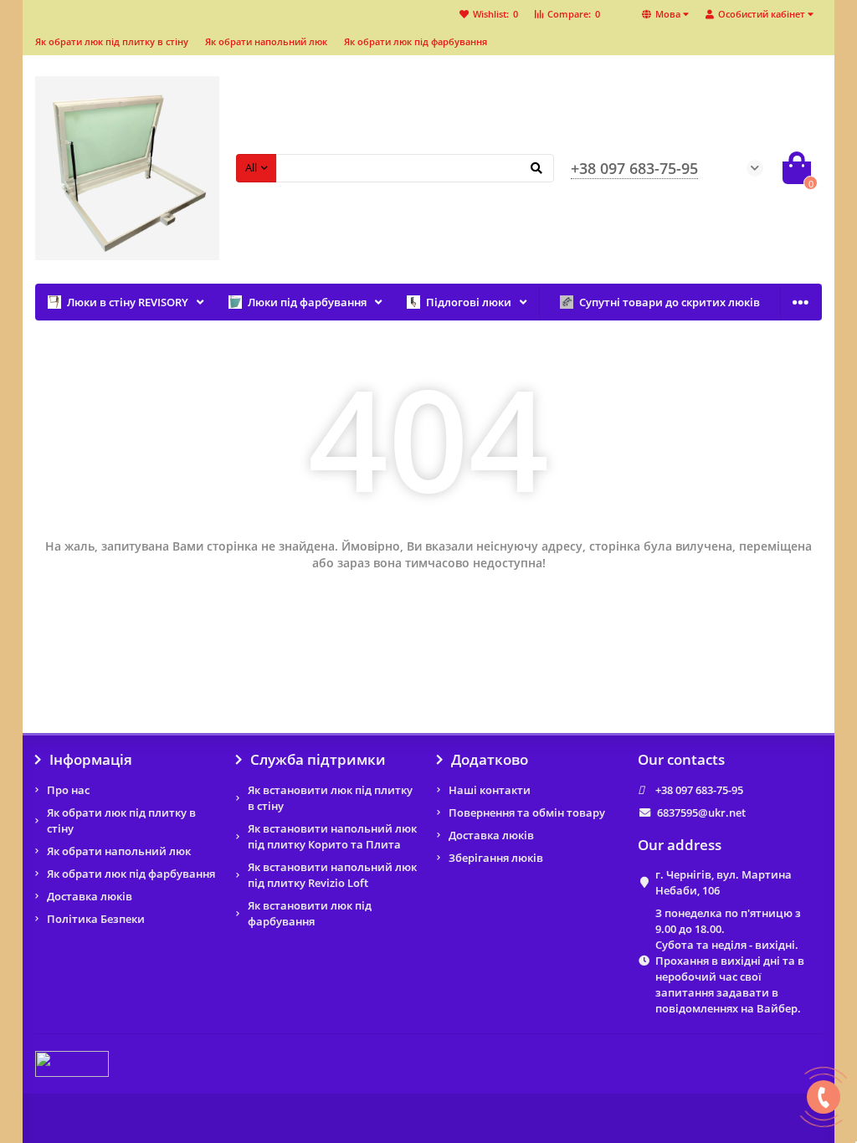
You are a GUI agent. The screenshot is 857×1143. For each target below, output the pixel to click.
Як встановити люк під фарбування (310, 913)
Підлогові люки (468, 302)
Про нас (68, 789)
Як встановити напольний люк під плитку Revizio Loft (332, 874)
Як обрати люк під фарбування (415, 41)
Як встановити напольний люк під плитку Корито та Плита (332, 836)
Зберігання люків (496, 857)
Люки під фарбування (307, 302)
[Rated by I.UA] (72, 1062)
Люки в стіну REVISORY (127, 302)
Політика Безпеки (96, 918)
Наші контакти (490, 789)
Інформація (90, 759)
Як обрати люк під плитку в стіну (111, 41)
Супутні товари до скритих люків (669, 302)
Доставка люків (89, 896)
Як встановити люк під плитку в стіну (330, 797)
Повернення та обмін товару (527, 812)
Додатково (489, 759)
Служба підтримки (318, 759)
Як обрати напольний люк (266, 41)
